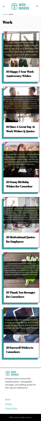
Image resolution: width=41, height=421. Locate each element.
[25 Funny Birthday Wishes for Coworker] (21, 159)
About (7, 399)
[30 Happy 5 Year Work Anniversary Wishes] (21, 49)
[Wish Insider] (20, 6)
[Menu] (3, 6)
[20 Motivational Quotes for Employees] (21, 215)
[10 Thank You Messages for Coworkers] (21, 270)
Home (5, 14)
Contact (8, 404)
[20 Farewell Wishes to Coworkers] (21, 325)
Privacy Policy (11, 408)
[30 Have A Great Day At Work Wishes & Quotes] (21, 104)
